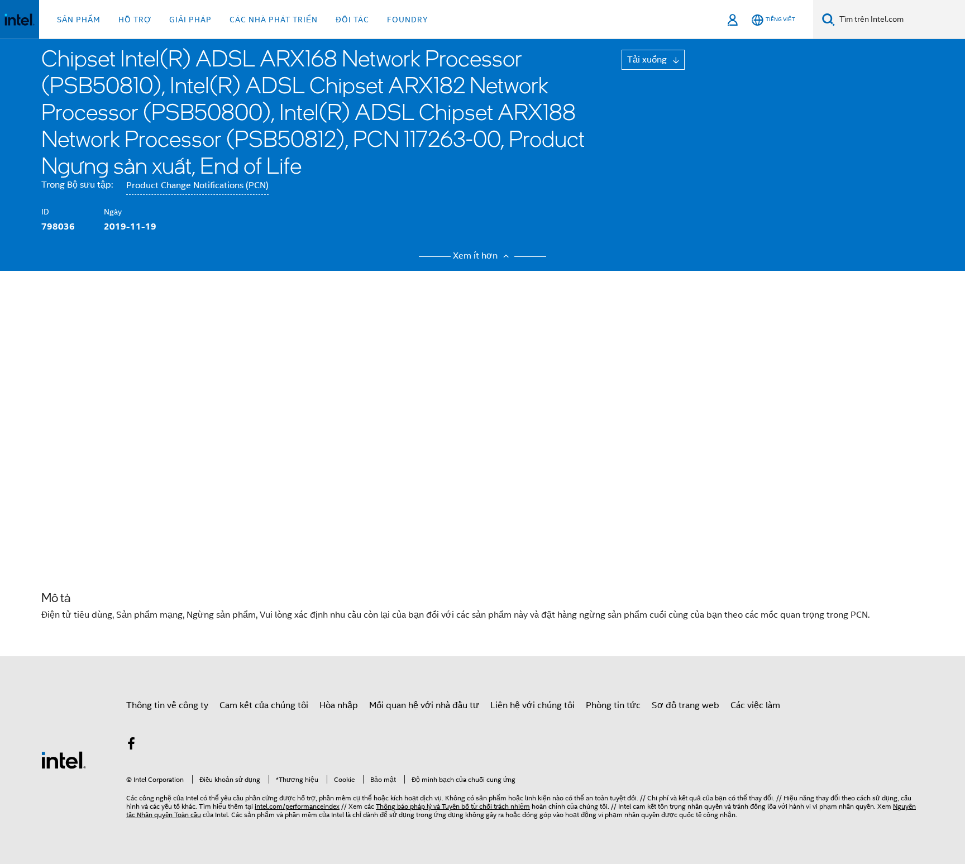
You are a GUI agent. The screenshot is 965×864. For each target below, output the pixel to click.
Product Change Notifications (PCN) (197, 185)
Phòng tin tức (613, 705)
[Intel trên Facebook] (131, 746)
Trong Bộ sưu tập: (77, 184)
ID (45, 212)
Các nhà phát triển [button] (274, 20)
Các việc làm (755, 705)
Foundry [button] (407, 20)
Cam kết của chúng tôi (263, 705)
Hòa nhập (338, 705)
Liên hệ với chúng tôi (532, 705)
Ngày (113, 212)
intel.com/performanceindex (297, 806)
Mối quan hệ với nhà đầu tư (424, 705)
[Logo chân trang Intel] (63, 759)
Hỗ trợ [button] (134, 20)
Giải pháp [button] (190, 20)
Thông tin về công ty (167, 705)
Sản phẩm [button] (79, 20)
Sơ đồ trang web (685, 705)
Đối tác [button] (352, 20)
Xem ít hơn (476, 255)
